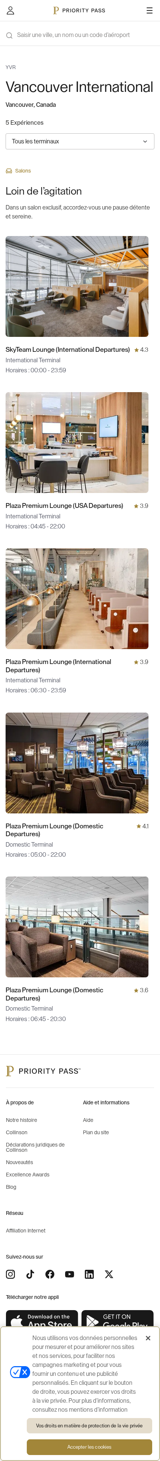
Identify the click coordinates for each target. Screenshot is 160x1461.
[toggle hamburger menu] (149, 10)
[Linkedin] (89, 1274)
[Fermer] (148, 1338)
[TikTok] (30, 1274)
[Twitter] (109, 1274)
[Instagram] (10, 1274)
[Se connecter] (10, 10)
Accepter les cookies (89, 1447)
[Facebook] (49, 1274)
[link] (42, 1322)
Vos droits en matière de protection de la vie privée (89, 1425)
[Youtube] (69, 1274)
